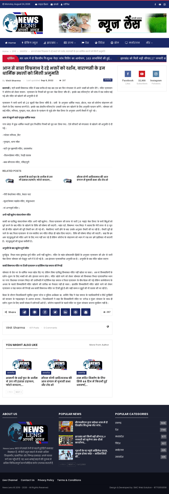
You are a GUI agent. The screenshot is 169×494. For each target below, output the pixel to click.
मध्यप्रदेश (119, 436)
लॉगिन (66, 4)
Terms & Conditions (69, 480)
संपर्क (56, 4)
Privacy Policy (46, 480)
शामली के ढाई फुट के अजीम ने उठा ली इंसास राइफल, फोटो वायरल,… (36, 178)
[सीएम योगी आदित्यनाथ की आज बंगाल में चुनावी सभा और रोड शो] (67, 181)
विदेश (101, 42)
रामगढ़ (118, 423)
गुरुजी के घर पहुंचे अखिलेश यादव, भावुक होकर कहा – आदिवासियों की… (91, 453)
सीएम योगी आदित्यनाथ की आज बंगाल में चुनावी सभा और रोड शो (92, 178)
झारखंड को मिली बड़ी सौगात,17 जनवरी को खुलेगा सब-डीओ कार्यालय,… (90, 439)
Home (12, 42)
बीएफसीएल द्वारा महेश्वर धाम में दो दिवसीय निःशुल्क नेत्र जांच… (91, 424)
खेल (116, 42)
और (148, 42)
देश (87, 42)
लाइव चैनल (43, 4)
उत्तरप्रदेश (107, 80)
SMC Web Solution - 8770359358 (150, 487)
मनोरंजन (134, 42)
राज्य (70, 42)
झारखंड (51, 42)
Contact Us (27, 480)
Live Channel (9, 480)
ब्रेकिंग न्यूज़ (31, 42)
